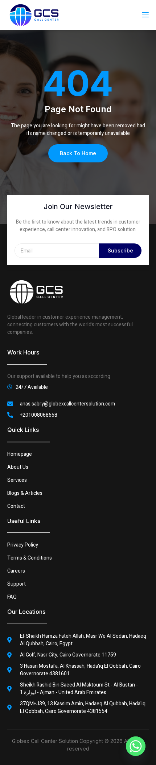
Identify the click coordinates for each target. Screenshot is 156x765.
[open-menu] (145, 15)
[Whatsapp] (135, 746)
